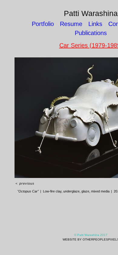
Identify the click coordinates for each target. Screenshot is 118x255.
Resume (71, 24)
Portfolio (43, 24)
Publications (91, 33)
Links (95, 24)
